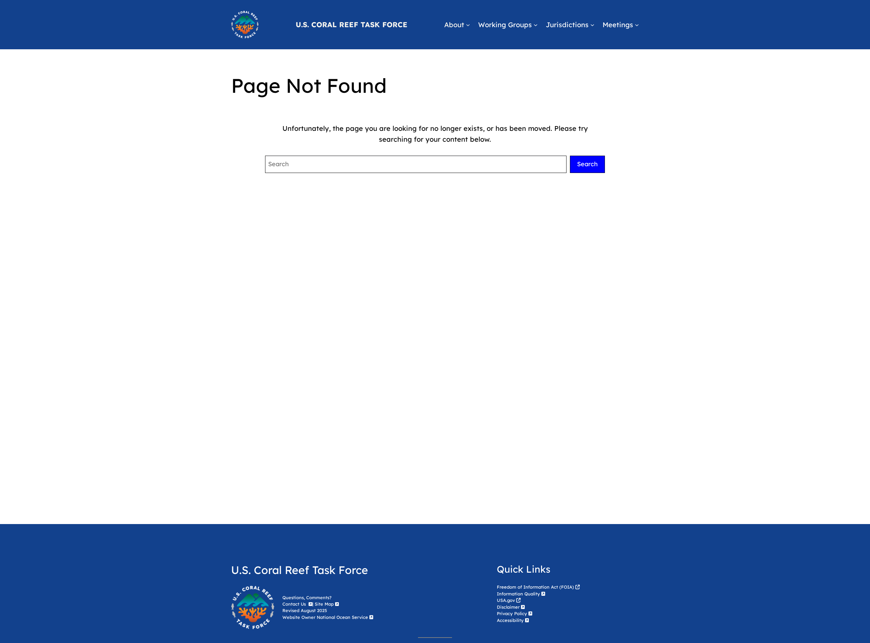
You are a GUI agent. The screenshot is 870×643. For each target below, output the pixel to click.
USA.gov (506, 600)
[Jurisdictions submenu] (592, 25)
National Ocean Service (342, 617)
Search (587, 164)
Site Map (324, 604)
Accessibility (510, 620)
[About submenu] (468, 25)
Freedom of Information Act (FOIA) (535, 587)
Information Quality (518, 593)
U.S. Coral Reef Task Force (351, 24)
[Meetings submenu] (637, 25)
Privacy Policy (512, 613)
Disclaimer (508, 607)
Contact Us (294, 604)
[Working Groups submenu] (536, 25)
